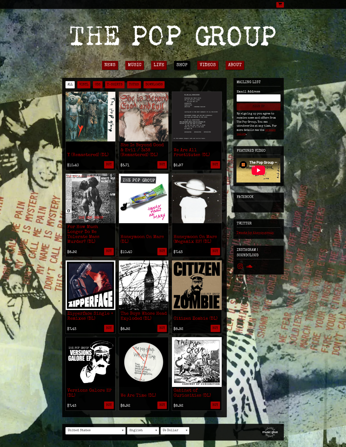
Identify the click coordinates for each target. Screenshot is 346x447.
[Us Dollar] (175, 430)
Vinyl (84, 84)
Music (134, 65)
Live (159, 65)
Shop (181, 65)
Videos (208, 65)
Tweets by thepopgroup (255, 233)
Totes (134, 84)
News (110, 65)
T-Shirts (115, 84)
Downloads (154, 84)
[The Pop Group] (173, 34)
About (235, 65)
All (70, 84)
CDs (98, 84)
